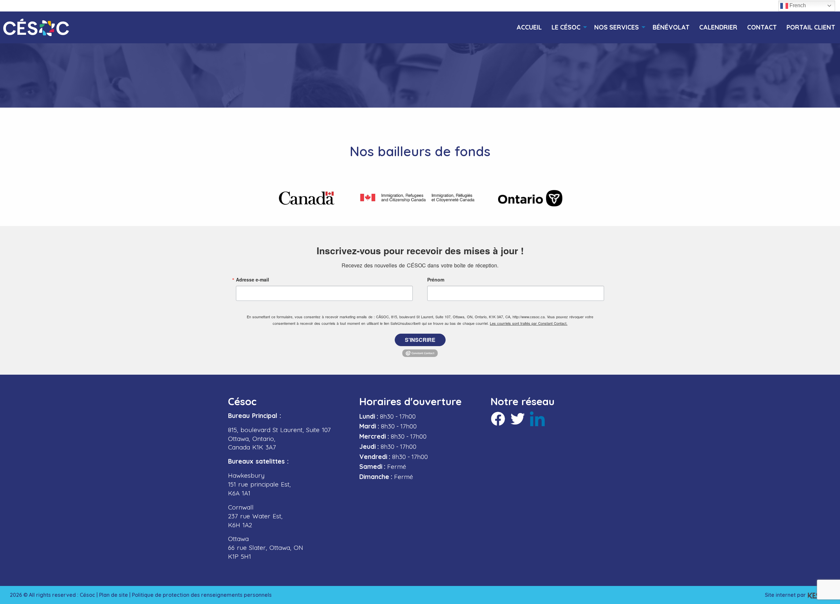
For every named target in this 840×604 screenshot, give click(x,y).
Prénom (435, 279)
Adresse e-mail (252, 279)
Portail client (811, 27)
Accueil (529, 27)
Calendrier (718, 27)
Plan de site (113, 595)
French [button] (797, 5)
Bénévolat (671, 27)
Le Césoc (566, 27)
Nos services (616, 27)
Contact (762, 27)
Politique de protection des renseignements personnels (202, 595)
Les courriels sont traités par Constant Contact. (529, 323)
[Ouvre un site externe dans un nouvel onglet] (307, 198)
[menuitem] (529, 27)
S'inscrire (420, 340)
